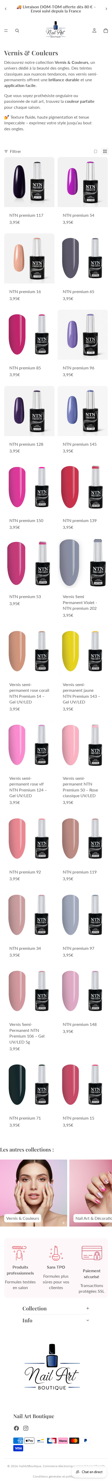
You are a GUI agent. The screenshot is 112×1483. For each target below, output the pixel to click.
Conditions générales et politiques (56, 1476)
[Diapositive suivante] (106, 9)
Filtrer (15, 151)
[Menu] (6, 31)
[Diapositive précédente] (5, 9)
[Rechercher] (17, 30)
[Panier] (105, 30)
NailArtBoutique (30, 1466)
